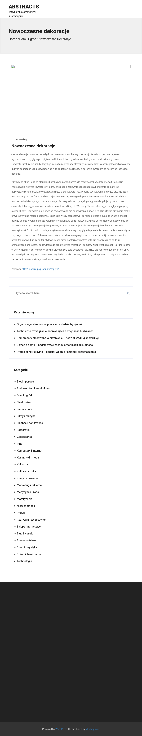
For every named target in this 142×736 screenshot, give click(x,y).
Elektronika (24, 402)
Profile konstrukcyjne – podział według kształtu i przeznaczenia (56, 351)
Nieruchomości (26, 506)
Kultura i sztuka (26, 471)
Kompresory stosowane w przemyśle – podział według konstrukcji (58, 338)
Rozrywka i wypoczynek (31, 519)
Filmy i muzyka (26, 416)
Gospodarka (24, 436)
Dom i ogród (24, 395)
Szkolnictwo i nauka (29, 554)
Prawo (21, 512)
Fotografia (23, 430)
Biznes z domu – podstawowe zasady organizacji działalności (55, 345)
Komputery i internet (29, 450)
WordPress (61, 729)
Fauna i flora (24, 409)
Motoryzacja (24, 499)
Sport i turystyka (27, 547)
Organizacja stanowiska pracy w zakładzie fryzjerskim (50, 324)
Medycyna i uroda (28, 492)
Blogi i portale (25, 381)
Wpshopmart (93, 729)
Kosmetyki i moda (28, 457)
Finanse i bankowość (30, 423)
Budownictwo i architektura (34, 388)
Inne (19, 443)
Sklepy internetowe (29, 526)
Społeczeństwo (26, 540)
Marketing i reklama (29, 485)
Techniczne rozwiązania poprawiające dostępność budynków (55, 331)
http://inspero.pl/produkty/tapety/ (40, 269)
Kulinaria (22, 464)
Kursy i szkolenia (27, 478)
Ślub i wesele (25, 533)
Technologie (24, 561)
